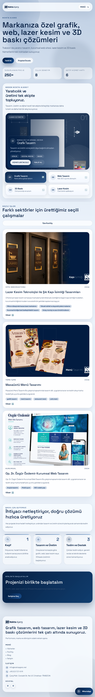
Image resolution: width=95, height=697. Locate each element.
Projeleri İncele (24, 60)
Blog (9, 655)
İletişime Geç (13, 596)
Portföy (10, 652)
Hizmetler (11, 648)
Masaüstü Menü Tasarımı (23, 385)
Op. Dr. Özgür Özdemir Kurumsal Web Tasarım (37, 473)
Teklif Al (8, 60)
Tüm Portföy (47, 223)
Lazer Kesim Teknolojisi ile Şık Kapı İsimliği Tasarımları (43, 292)
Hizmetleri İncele (20, 162)
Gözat (10, 315)
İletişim (10, 658)
